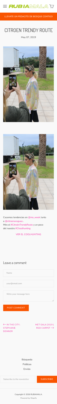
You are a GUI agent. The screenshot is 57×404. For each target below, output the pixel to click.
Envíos (26, 369)
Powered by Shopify (28, 398)
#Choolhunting (23, 228)
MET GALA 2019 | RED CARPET (44, 326)
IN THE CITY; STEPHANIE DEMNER (11, 328)
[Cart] (51, 6)
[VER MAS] (28, 211)
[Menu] (5, 6)
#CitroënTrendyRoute (22, 224)
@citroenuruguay (14, 221)
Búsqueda (27, 359)
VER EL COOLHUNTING (28, 234)
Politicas (27, 364)
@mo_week (34, 217)
